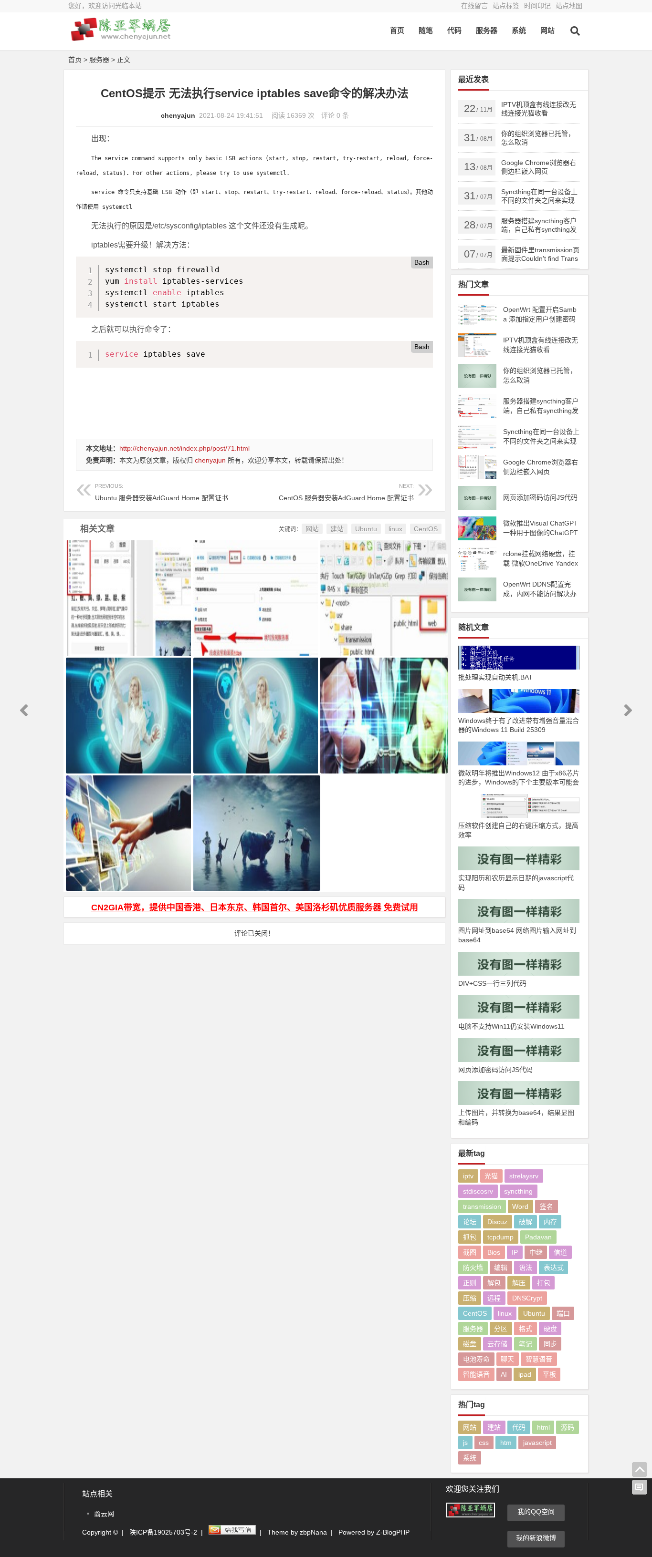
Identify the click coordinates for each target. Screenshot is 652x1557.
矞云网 (104, 1513)
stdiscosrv (478, 1191)
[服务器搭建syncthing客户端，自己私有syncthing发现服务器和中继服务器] (254, 586)
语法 (525, 1267)
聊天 (507, 1359)
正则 (469, 1283)
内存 (550, 1222)
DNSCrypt (527, 1298)
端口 (563, 1313)
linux (395, 529)
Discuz (497, 1222)
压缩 (469, 1298)
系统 (519, 30)
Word (520, 1206)
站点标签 (506, 6)
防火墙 (473, 1267)
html (543, 1427)
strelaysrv (523, 1176)
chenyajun (178, 115)
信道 (560, 1252)
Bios (493, 1252)
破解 (525, 1222)
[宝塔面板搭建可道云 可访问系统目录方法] (254, 703)
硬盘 (550, 1328)
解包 (494, 1283)
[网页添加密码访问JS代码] (127, 703)
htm (506, 1442)
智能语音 (476, 1374)
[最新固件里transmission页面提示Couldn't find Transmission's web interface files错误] (381, 586)
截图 (469, 1252)
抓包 (469, 1237)
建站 (337, 529)
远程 (494, 1298)
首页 (397, 30)
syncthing (518, 1191)
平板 (549, 1374)
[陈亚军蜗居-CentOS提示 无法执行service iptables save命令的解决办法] (120, 37)
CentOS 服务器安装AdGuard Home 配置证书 (346, 492)
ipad (524, 1374)
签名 (546, 1206)
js (465, 1442)
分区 (500, 1328)
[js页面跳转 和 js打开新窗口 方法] (127, 821)
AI (504, 1374)
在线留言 (474, 6)
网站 (547, 30)
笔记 (525, 1344)
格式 (525, 1328)
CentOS (426, 529)
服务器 (486, 30)
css (484, 1442)
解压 (519, 1283)
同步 (550, 1344)
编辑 (500, 1267)
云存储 (497, 1344)
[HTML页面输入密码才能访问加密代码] (254, 821)
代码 (454, 30)
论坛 (469, 1222)
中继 (536, 1252)
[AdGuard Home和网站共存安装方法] (381, 703)
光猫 (491, 1176)
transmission (482, 1206)
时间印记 (537, 6)
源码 (567, 1427)
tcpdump (500, 1237)
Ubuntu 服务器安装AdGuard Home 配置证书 (161, 492)
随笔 (426, 30)
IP (515, 1252)
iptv (468, 1176)
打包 (543, 1283)
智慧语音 (539, 1359)
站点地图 (569, 6)
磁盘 (469, 1344)
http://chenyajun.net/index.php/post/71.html (184, 448)
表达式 (554, 1267)
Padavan (538, 1237)
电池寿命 (476, 1359)
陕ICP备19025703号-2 (163, 1532)
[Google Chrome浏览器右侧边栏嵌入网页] (127, 586)
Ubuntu (366, 529)
